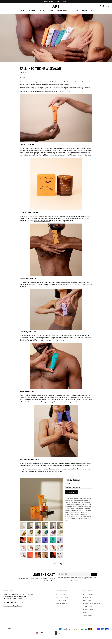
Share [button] (23, 77)
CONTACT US (87, 597)
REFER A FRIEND (88, 594)
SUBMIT (94, 574)
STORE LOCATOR (61, 600)
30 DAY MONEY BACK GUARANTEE (93, 618)
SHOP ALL (22, 11)
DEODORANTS (32, 11)
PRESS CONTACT (61, 594)
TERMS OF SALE (88, 606)
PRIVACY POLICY (88, 609)
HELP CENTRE (87, 600)
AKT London (11, 629)
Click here (76, 580)
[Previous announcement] (4, 1)
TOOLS (51, 11)
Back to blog (57, 564)
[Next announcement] (108, 1)
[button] (23, 11)
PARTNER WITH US (61, 603)
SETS (70, 11)
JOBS (85, 612)
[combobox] (45, 633)
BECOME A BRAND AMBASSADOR (93, 603)
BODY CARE (43, 11)
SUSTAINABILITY (88, 615)
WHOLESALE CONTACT (63, 597)
